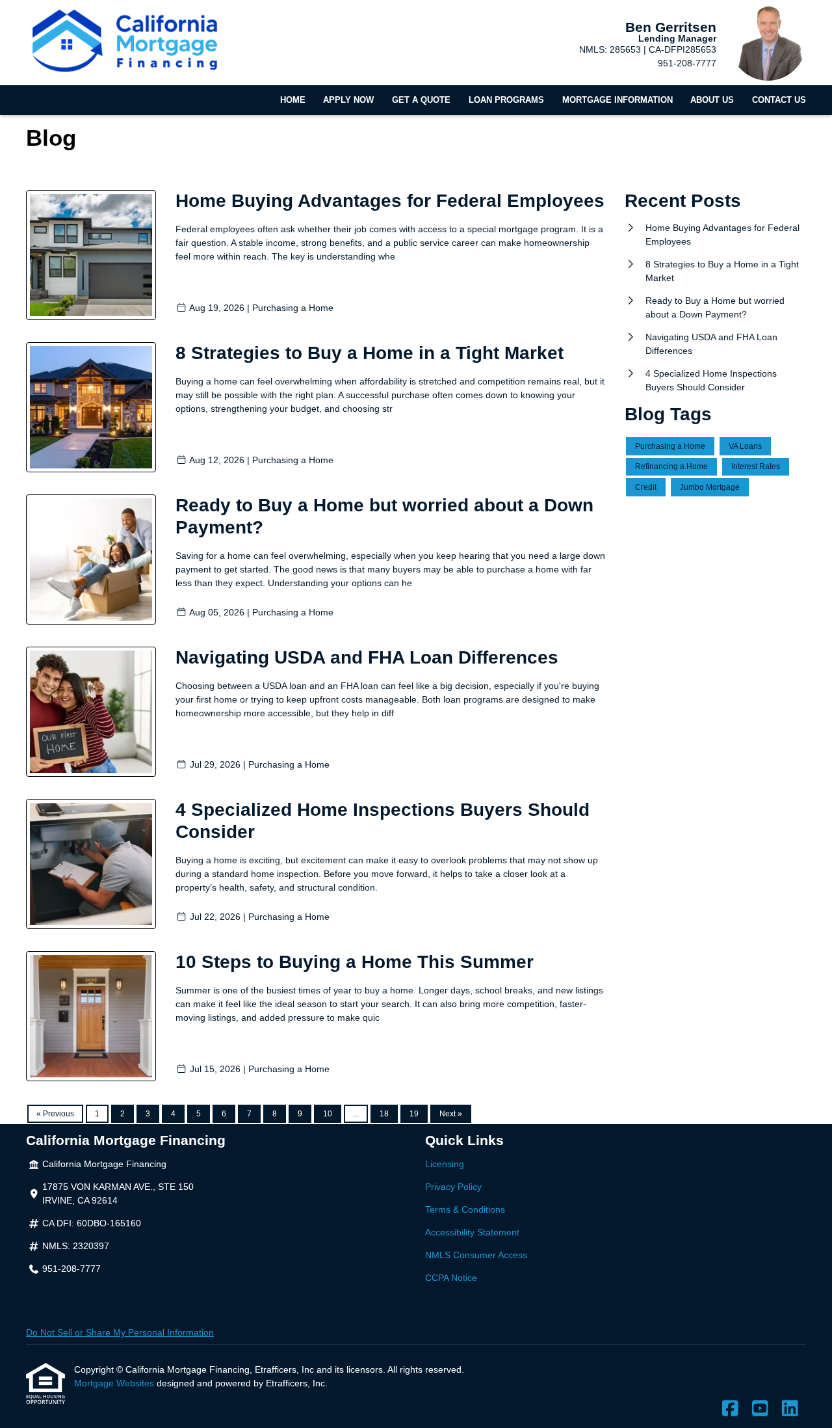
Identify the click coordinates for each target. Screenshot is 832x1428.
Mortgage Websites (115, 1383)
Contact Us (779, 100)
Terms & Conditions (465, 1209)
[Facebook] (730, 1409)
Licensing (444, 1164)
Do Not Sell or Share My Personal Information (120, 1332)
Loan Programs (506, 100)
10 (327, 1113)
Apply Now (348, 100)
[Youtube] (760, 1409)
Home (293, 100)
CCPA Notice (451, 1278)
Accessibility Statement (472, 1232)
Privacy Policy (453, 1186)
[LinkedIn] (790, 1409)
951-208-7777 (687, 63)
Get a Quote (421, 100)
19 (414, 1113)
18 (384, 1113)
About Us (712, 100)
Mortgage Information (617, 100)
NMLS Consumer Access (476, 1255)
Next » (450, 1113)
